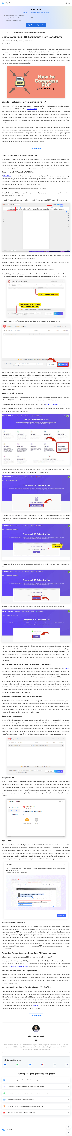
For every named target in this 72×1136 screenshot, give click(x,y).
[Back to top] (68, 1132)
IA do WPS (66, 668)
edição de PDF (32, 109)
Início (3, 32)
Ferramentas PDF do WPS (19, 966)
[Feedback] (68, 1127)
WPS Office (7, 176)
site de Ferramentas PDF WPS (55, 404)
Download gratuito (37, 25)
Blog (8, 32)
